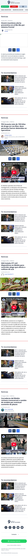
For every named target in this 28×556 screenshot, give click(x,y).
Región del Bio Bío (18, 9)
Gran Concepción (6, 9)
